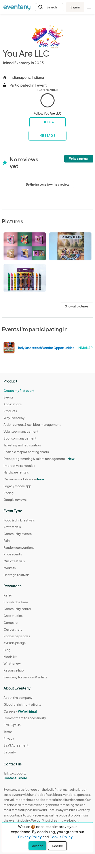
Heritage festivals (16, 575)
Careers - (20, 711)
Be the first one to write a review (47, 184)
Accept (37, 846)
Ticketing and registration (22, 445)
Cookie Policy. (61, 836)
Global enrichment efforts (22, 704)
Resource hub (14, 670)
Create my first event (19, 390)
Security (10, 752)
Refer (8, 595)
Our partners (13, 629)
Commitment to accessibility (25, 718)
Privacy (9, 738)
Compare (11, 622)
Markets (10, 568)
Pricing (8, 493)
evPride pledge (15, 643)
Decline (57, 846)
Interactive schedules (19, 466)
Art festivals (12, 527)
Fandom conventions (19, 547)
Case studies (13, 616)
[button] (49, 7)
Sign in (75, 7)
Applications (13, 404)
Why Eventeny (14, 418)
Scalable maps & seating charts (26, 452)
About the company (18, 697)
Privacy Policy (30, 836)
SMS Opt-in (12, 725)
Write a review (78, 158)
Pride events (13, 554)
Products (10, 411)
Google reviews (15, 499)
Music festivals (14, 561)
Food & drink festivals (19, 520)
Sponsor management (20, 438)
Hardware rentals (16, 472)
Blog (7, 650)
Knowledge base (16, 602)
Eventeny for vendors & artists (25, 677)
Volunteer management (21, 431)
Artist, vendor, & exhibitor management (32, 424)
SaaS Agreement (16, 745)
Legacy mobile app (17, 486)
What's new (12, 663)
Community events (18, 534)
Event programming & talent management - (39, 459)
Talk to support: (15, 775)
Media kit (10, 657)
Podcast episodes (17, 636)
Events (8, 397)
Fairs (7, 541)
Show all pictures (76, 306)
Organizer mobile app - (24, 479)
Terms (8, 732)
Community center (17, 609)
